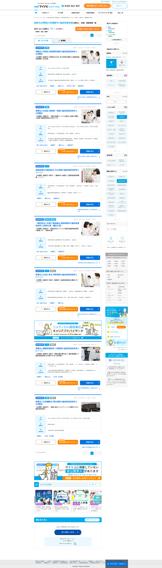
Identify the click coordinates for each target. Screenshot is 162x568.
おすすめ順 (44, 40)
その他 (122, 165)
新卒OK (122, 121)
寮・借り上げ (122, 125)
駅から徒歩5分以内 (122, 112)
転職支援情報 (90, 13)
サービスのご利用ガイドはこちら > (120, 347)
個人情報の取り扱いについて (78, 561)
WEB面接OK (121, 138)
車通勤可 (122, 117)
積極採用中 (111, 138)
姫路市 (81, 17)
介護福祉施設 (122, 81)
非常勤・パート (111, 165)
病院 (111, 81)
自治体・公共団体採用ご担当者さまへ (57, 561)
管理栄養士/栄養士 (95, 563)
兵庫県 (76, 17)
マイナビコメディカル (39, 17)
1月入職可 (111, 146)
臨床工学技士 (73, 563)
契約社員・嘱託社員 (122, 160)
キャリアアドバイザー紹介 (105, 13)
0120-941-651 (71, 6)
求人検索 (60, 13)
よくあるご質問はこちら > (122, 349)
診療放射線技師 (83, 563)
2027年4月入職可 (111, 142)
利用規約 (90, 561)
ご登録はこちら (120, 327)
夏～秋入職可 (122, 142)
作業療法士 (47, 563)
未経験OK (111, 121)
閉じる (115, 151)
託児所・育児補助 (122, 129)
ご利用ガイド (45, 13)
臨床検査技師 (64, 563)
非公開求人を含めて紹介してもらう (88, 29)
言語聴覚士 (55, 563)
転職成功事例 (75, 13)
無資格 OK (122, 134)
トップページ (36, 13)
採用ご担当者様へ (106, 1)
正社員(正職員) (111, 160)
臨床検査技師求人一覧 (67, 17)
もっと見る (116, 92)
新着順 (63, 40)
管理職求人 (111, 112)
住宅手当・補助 (111, 129)
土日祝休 (111, 134)
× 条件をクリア (116, 43)
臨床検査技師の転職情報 (53, 17)
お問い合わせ (99, 561)
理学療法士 (39, 563)
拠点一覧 (120, 13)
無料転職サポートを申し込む (97, 6)
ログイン (119, 6)
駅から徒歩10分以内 (111, 117)
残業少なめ (111, 125)
